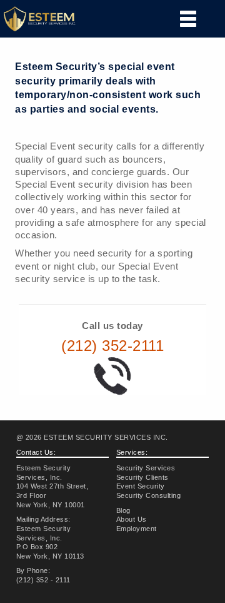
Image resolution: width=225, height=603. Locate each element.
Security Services (146, 468)
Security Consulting (148, 495)
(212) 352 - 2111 (43, 580)
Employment (136, 528)
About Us (131, 519)
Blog (123, 510)
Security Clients (142, 477)
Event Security (140, 486)
